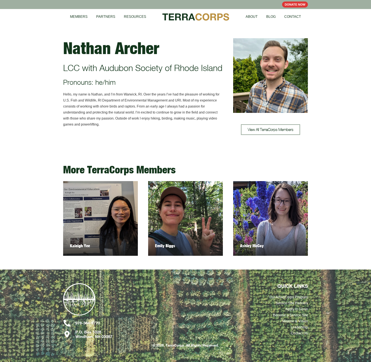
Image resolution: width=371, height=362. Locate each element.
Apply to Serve (297, 309)
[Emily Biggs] (185, 218)
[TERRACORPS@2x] (195, 17)
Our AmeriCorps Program (288, 297)
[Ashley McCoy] (270, 218)
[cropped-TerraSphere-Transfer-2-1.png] (100, 301)
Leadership (299, 327)
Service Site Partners (292, 303)
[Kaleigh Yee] (100, 218)
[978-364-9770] (69, 323)
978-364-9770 (87, 323)
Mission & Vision (295, 321)
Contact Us (299, 333)
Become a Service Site (290, 315)
